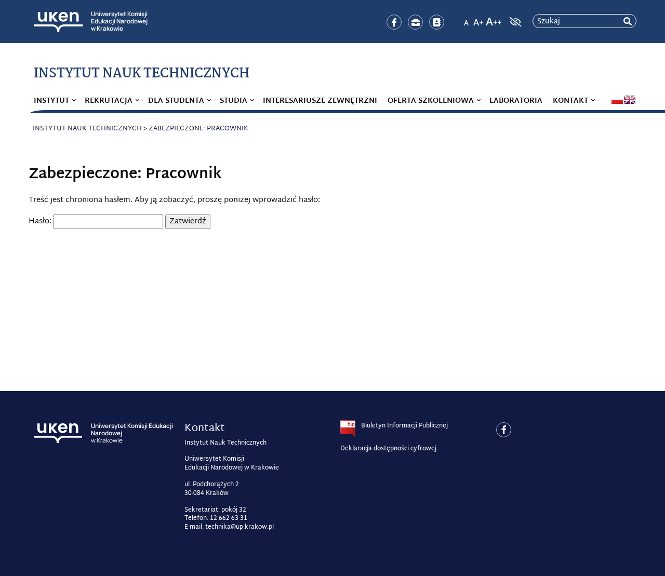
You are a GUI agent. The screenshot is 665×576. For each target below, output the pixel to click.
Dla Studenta (176, 101)
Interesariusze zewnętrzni (320, 101)
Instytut (51, 101)
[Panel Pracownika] (415, 22)
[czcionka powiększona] (478, 18)
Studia (233, 101)
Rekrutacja (108, 101)
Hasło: (41, 222)
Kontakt (570, 101)
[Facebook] (394, 22)
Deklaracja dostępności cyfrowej (388, 448)
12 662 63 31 (228, 518)
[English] (629, 100)
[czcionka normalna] (466, 18)
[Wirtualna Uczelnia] (436, 22)
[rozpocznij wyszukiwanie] (627, 22)
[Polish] (617, 100)
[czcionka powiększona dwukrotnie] (493, 18)
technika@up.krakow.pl (239, 527)
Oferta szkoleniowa (431, 101)
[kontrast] (514, 22)
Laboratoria (515, 101)
